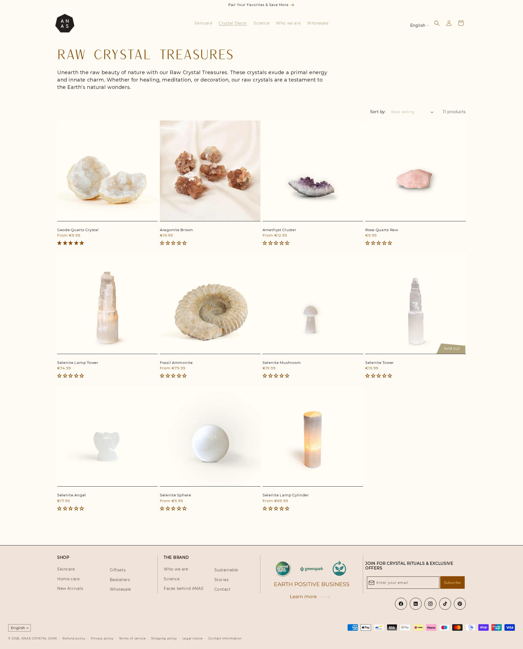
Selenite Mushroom (282, 362)
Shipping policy (164, 638)
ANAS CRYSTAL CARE (39, 639)
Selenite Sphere (175, 495)
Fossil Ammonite (176, 362)
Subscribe (452, 582)
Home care (68, 578)
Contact (222, 589)
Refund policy (73, 638)
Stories (221, 579)
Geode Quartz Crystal (78, 230)
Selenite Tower (379, 362)
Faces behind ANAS (183, 588)
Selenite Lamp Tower (77, 362)
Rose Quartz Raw (381, 230)
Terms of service (132, 638)
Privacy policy (102, 638)
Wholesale (120, 589)
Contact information (225, 638)
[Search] (437, 23)
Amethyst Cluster (279, 230)
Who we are (176, 569)
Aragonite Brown (176, 230)
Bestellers (120, 579)
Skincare (66, 569)
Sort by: (378, 111)
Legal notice (193, 638)
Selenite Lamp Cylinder (286, 495)
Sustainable (226, 570)
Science (172, 578)
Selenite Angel (71, 495)
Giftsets (118, 570)
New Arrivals (70, 588)
